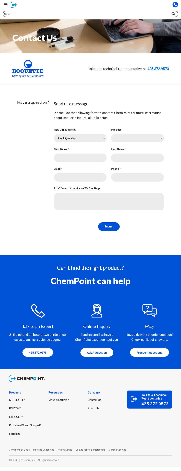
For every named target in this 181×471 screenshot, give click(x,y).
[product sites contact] (175, 5)
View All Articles (58, 400)
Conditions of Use (18, 449)
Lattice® (14, 434)
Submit (108, 226)
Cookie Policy (83, 449)
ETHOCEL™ (16, 417)
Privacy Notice (65, 449)
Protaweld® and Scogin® (25, 425)
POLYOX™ (15, 408)
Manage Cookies (117, 449)
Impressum (99, 449)
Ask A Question (97, 352)
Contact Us (94, 400)
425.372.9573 (158, 69)
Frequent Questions (149, 352)
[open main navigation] (5, 4)
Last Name (118, 149)
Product (116, 129)
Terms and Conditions (42, 449)
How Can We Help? (65, 129)
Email (58, 168)
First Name (61, 149)
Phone (116, 168)
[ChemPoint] (27, 382)
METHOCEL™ (17, 400)
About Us (93, 408)
